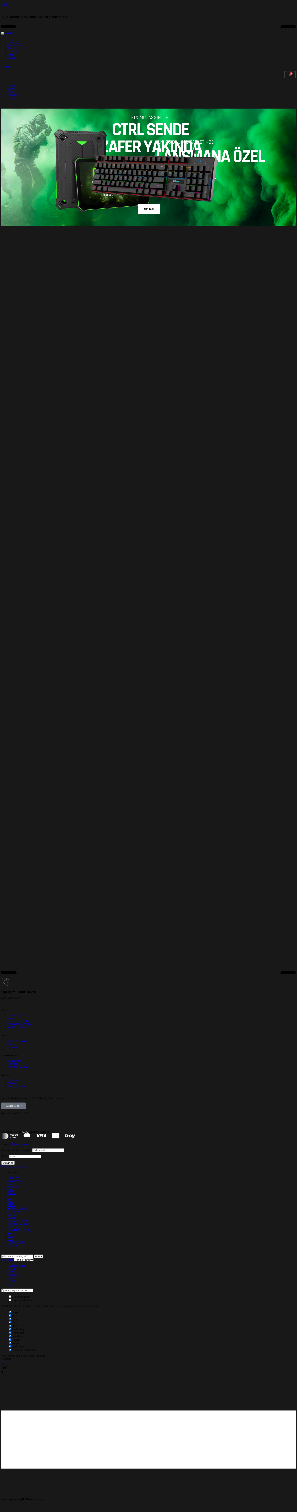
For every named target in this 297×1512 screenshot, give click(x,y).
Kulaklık (13, 1274)
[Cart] (290, 74)
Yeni (10, 1284)
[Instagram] (15, 1122)
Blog (11, 1190)
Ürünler (12, 1184)
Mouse (12, 1278)
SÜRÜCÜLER (16, 1242)
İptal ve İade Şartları (19, 1220)
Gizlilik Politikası (17, 1208)
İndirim (12, 1268)
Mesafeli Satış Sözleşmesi (22, 1230)
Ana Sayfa (14, 1177)
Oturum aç (8, 1163)
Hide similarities (21, 1296)
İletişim (12, 1193)
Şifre (5, 1156)
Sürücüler (13, 1187)
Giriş (11, 1199)
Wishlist (12, 1245)
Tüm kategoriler (17, 1265)
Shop (11, 1239)
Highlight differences (23, 1300)
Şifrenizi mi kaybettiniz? (14, 1166)
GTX (4, 4)
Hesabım (13, 1214)
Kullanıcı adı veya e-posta (16, 1150)
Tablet (11, 1281)
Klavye (12, 1271)
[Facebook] (5, 1122)
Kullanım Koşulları (18, 1223)
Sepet (11, 1236)
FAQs (11, 1205)
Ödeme (12, 1233)
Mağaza (12, 1227)
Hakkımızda (14, 1180)
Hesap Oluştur (20, 1144)
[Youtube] (24, 1122)
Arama (38, 1256)
